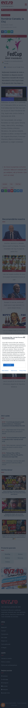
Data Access (14, 370)
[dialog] (14, 354)
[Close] (24, 337)
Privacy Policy (22, 370)
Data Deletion (5, 370)
